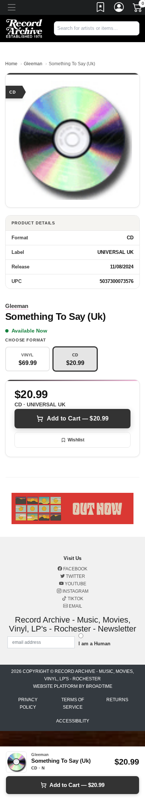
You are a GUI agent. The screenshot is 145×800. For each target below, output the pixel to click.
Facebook (74, 568)
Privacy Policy (28, 703)
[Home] (24, 28)
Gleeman (33, 63)
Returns (117, 699)
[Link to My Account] (119, 9)
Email (75, 606)
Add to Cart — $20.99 (78, 418)
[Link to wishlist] (101, 9)
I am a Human (94, 643)
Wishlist (76, 439)
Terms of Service (72, 703)
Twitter (75, 576)
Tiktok (75, 598)
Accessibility (72, 721)
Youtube (75, 583)
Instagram (74, 591)
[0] (138, 9)
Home (11, 63)
